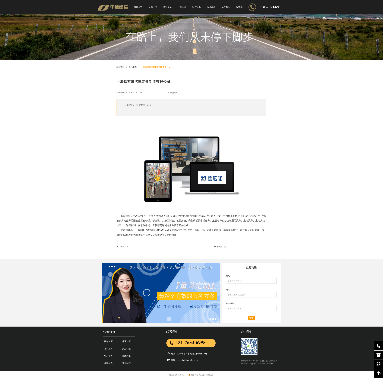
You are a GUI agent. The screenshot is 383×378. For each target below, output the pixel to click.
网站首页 (120, 67)
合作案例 (133, 67)
